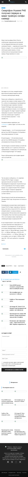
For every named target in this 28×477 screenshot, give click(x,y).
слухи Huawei (21, 265)
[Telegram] (7, 462)
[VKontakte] (12, 462)
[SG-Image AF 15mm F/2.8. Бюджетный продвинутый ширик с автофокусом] (5, 308)
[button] (2, 2)
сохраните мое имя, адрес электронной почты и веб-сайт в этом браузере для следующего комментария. (12, 364)
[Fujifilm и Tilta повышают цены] (5, 301)
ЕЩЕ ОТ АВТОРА (6, 281)
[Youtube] (20, 462)
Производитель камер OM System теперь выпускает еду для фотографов (18, 315)
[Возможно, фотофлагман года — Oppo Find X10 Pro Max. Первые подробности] (5, 322)
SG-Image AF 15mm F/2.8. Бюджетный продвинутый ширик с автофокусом (18, 308)
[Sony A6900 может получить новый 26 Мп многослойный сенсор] (5, 286)
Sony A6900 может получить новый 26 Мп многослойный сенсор (17, 286)
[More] (20, 272)
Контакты (24, 472)
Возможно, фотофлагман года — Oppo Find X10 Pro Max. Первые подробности (18, 322)
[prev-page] (2, 328)
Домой (3, 5)
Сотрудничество (12, 472)
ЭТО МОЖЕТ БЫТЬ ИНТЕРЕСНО (11, 279)
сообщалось (4, 124)
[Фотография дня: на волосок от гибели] (5, 294)
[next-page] (5, 328)
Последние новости (8, 387)
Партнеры (19, 472)
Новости (8, 5)
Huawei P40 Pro (9, 265)
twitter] (4, 244)
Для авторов (4, 472)
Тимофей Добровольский (10, 21)
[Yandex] (16, 462)
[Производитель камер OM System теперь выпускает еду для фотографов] (5, 315)
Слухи (15, 265)
